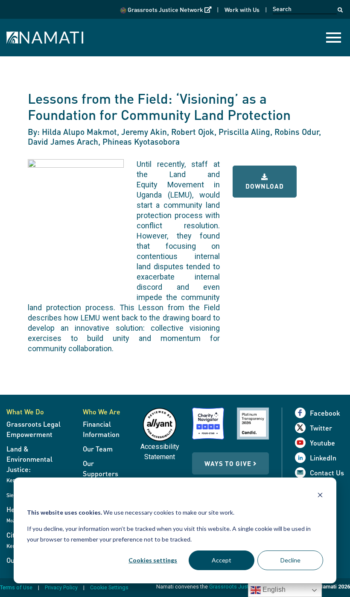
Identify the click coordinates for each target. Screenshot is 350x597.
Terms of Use (16, 587)
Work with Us (242, 9)
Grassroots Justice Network (168, 9)
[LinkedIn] (302, 457)
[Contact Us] (302, 472)
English (273, 589)
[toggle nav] (334, 37)
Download (264, 186)
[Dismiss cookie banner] (320, 496)
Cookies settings (152, 560)
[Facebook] (302, 413)
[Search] (340, 7)
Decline (290, 560)
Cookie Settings (109, 587)
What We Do (25, 411)
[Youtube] (302, 442)
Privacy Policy (61, 587)
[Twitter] (302, 427)
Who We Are (101, 411)
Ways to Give (228, 463)
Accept (221, 560)
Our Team (98, 448)
